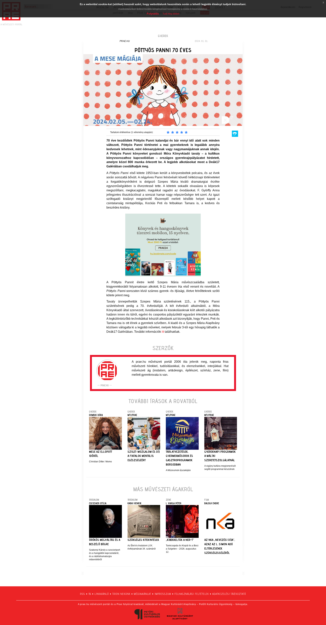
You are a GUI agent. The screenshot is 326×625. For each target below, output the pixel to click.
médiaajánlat (142, 593)
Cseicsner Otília (97, 503)
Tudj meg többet (171, 13)
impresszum (163, 593)
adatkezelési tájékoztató (229, 593)
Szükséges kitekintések (143, 540)
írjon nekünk (121, 593)
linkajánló (102, 593)
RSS (82, 593)
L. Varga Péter (173, 503)
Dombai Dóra (96, 414)
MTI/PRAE (132, 414)
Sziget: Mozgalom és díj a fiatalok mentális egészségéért (144, 456)
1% (89, 593)
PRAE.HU (125, 41)
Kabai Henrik (134, 503)
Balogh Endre (211, 503)
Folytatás (153, 13)
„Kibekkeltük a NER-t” (180, 540)
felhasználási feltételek (192, 593)
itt (163, 331)
